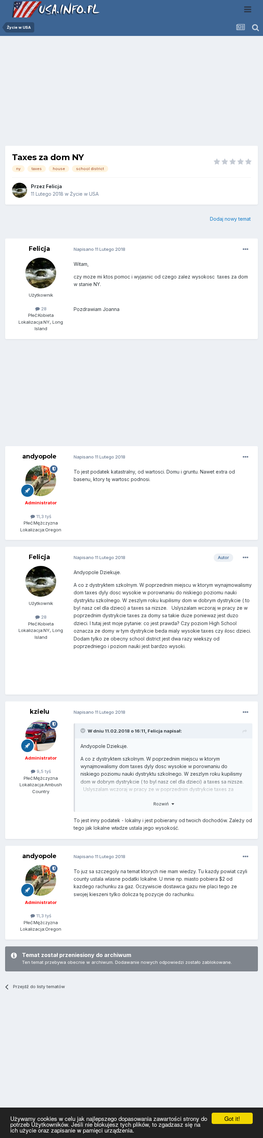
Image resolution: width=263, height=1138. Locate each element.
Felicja (54, 186)
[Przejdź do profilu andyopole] (40, 480)
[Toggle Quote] (83, 730)
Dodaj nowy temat (230, 219)
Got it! (232, 1118)
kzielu (39, 711)
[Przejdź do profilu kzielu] (40, 736)
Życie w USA (84, 194)
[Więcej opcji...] (245, 249)
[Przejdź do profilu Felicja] (19, 190)
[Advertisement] (131, 93)
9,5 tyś (43, 771)
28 (43, 308)
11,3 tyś (43, 516)
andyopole (39, 456)
